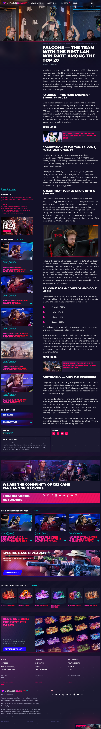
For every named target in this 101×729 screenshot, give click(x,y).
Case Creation (41, 669)
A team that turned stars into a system (14, 206)
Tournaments (74, 663)
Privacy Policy (40, 675)
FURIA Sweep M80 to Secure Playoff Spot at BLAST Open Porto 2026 (14, 269)
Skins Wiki (38, 682)
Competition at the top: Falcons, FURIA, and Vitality (16, 203)
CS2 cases (8, 415)
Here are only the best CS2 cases (16, 622)
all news (20, 239)
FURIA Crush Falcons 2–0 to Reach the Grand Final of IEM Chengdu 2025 (16, 211)
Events (71, 666)
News (33, 3)
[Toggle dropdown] (45, 3)
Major (37, 666)
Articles (38, 660)
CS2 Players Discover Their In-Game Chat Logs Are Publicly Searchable (15, 368)
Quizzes (4, 663)
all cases (34, 585)
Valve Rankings (8, 669)
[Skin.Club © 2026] (14, 691)
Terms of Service (74, 675)
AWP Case (29, 721)
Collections (73, 660)
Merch (70, 682)
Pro (2, 684)
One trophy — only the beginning (12, 214)
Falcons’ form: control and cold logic (15, 208)
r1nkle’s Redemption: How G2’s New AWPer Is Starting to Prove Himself (15, 302)
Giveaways (39, 663)
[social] (52, 695)
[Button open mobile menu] (97, 3)
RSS (2, 678)
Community (46, 43)
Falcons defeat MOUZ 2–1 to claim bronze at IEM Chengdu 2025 (17, 200)
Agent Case (55, 721)
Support (4, 675)
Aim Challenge (7, 666)
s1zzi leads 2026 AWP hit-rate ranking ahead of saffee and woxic (15, 401)
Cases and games (7, 682)
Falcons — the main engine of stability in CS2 (16, 197)
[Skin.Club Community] (16, 3)
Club (75, 3)
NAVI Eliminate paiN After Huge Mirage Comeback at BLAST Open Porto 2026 (15, 335)
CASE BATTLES (10, 422)
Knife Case (5, 721)
